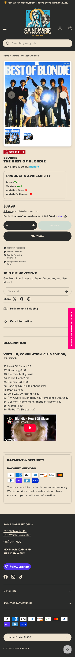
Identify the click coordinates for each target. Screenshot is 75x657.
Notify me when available (71, 328)
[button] (70, 28)
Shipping (8, 211)
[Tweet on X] (14, 298)
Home (6, 56)
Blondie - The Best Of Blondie (25, 56)
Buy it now (37, 236)
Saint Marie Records (20, 648)
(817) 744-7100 (12, 541)
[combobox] (37, 43)
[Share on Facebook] (21, 298)
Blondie (34, 166)
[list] (37, 95)
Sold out (54, 225)
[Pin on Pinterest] (28, 298)
